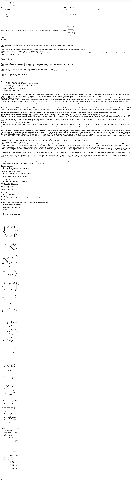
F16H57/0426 (85, 12)
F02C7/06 (79, 12)
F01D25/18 (99, 9)
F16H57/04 (83, 12)
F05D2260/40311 (72, 12)
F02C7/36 (81, 12)
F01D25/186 (69, 12)
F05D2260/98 (76, 12)
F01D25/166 (67, 12)
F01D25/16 (67, 9)
